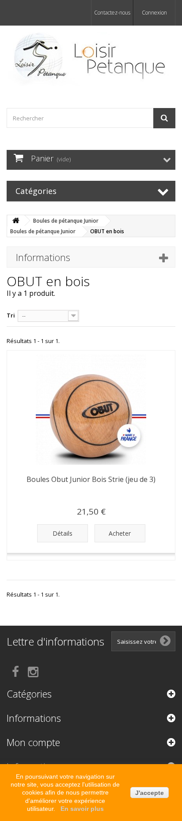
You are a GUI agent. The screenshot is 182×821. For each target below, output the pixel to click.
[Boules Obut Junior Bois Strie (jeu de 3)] (91, 410)
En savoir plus (82, 808)
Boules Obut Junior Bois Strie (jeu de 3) (91, 479)
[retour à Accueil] (16, 220)
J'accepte (149, 792)
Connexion (154, 12)
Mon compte (33, 742)
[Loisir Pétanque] (91, 59)
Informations (43, 257)
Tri (11, 315)
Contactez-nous (112, 12)
